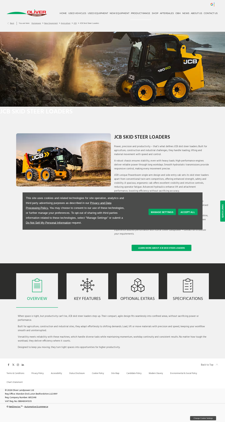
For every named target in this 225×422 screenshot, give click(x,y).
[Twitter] (13, 364)
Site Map (115, 373)
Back (12, 23)
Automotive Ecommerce (36, 407)
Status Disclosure (77, 373)
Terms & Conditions (15, 373)
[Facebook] (9, 364)
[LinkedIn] (23, 364)
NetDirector (15, 407)
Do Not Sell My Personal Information (48, 222)
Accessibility (56, 373)
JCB (75, 23)
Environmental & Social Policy (183, 373)
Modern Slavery (156, 373)
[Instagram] (18, 364)
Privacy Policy (37, 373)
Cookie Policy (98, 373)
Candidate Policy (134, 373)
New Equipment (51, 23)
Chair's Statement (15, 382)
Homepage (36, 23)
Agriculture (65, 23)
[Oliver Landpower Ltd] (27, 13)
